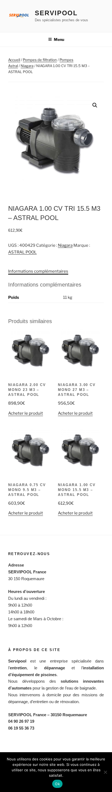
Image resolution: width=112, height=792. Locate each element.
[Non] (105, 772)
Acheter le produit (25, 413)
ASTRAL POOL (22, 252)
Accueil (14, 60)
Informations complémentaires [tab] (38, 271)
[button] (95, 105)
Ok (57, 784)
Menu (59, 39)
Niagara (27, 66)
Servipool (56, 13)
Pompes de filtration (40, 60)
